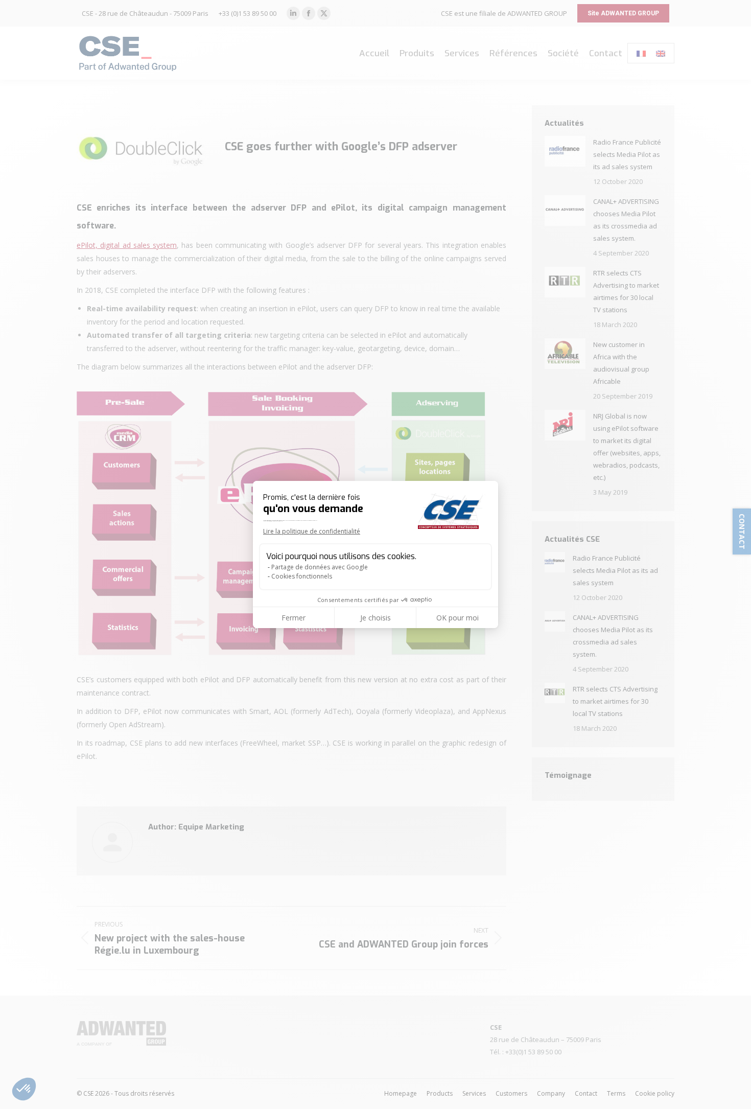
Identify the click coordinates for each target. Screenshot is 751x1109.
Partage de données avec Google (319, 567)
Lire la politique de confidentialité (311, 531)
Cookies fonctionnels (301, 576)
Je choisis (375, 617)
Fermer (293, 617)
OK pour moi (457, 617)
